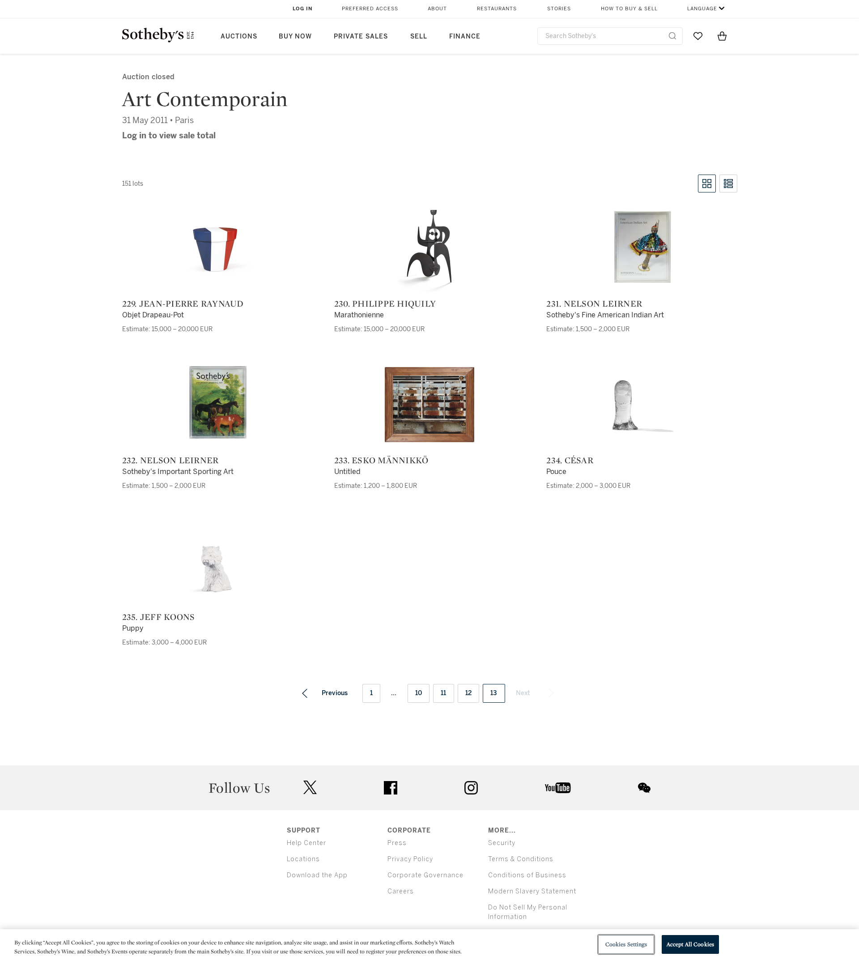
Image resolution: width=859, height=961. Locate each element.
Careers (400, 891)
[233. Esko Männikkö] (429, 404)
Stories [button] (559, 9)
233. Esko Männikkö (381, 460)
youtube (558, 787)
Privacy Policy (410, 859)
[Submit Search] (672, 35)
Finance (465, 36)
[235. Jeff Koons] (217, 561)
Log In (303, 9)
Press (397, 843)
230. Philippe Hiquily (385, 303)
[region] (429, 945)
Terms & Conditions (520, 859)
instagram (471, 787)
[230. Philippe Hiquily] (429, 248)
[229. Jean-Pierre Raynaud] (217, 248)
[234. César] (641, 404)
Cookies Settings (626, 944)
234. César (569, 460)
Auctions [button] (239, 36)
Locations (303, 859)
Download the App (317, 875)
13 (494, 693)
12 (468, 693)
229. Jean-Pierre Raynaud (183, 303)
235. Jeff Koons (158, 616)
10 (418, 693)
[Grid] (707, 183)
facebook (390, 787)
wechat (644, 788)
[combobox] (610, 36)
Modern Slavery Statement (532, 891)
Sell (418, 36)
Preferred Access (370, 9)
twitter (310, 787)
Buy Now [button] (295, 36)
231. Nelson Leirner (594, 303)
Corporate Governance (425, 875)
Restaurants (497, 9)
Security (501, 843)
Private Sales (361, 36)
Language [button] (702, 9)
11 (444, 693)
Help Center (306, 843)
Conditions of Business (527, 875)
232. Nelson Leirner (170, 460)
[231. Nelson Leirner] (641, 248)
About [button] (437, 9)
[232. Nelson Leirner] (217, 404)
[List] (728, 183)
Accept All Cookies (690, 944)
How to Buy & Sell (629, 9)
